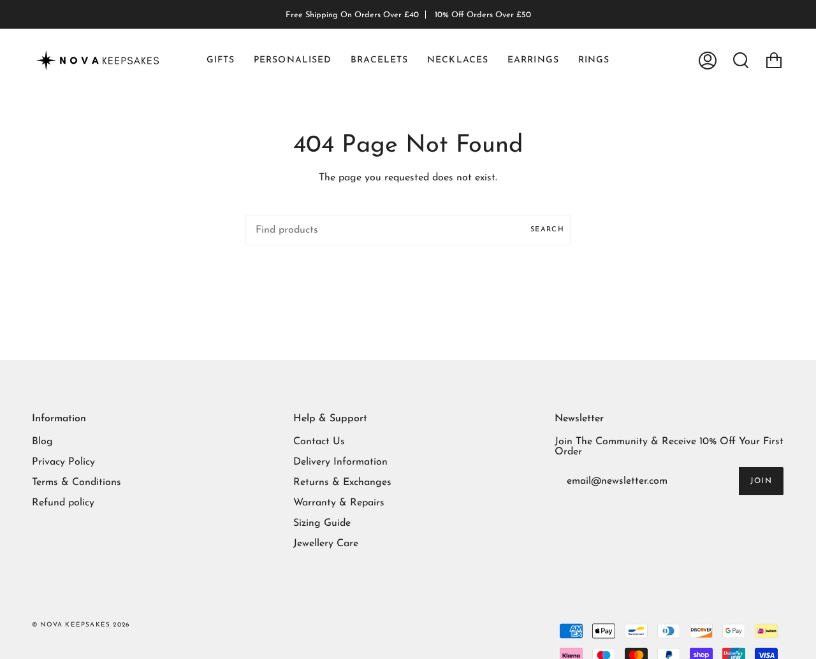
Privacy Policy (63, 462)
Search (547, 229)
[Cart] (773, 60)
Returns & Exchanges (342, 482)
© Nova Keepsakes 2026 (80, 624)
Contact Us (319, 442)
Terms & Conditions (76, 482)
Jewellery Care (325, 544)
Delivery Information (340, 462)
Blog (42, 442)
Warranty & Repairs (338, 503)
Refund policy (63, 503)
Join (761, 481)
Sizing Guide (322, 523)
